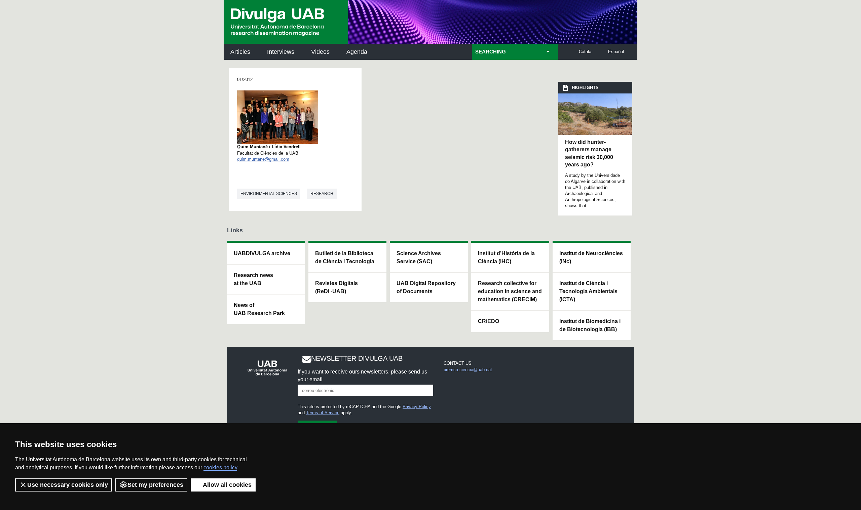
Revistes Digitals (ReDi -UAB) (336, 287)
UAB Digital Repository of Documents (426, 287)
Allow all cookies (227, 484)
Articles (240, 51)
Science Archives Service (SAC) (419, 257)
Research (321, 193)
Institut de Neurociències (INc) (591, 257)
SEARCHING (490, 51)
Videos (320, 51)
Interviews (280, 51)
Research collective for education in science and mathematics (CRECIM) (510, 291)
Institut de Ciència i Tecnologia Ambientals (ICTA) (588, 291)
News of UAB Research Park (259, 309)
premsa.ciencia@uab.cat (468, 369)
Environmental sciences (268, 193)
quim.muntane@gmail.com (263, 159)
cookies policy (220, 467)
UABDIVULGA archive (262, 253)
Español (616, 51)
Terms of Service (322, 412)
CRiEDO (488, 321)
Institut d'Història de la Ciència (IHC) (506, 257)
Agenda (356, 51)
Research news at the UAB (253, 279)
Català (585, 51)
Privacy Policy (417, 406)
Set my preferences (155, 484)
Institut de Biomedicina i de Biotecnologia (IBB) (590, 325)
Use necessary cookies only (67, 484)
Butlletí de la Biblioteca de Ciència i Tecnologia (344, 257)
